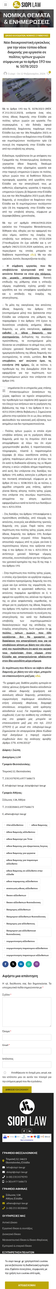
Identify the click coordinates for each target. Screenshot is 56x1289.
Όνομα (6, 1031)
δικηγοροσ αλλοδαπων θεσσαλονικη (26, 916)
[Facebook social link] (5, 964)
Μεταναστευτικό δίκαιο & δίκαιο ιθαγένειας (25, 1239)
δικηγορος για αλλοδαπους (20, 923)
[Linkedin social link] (21, 964)
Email (6, 1044)
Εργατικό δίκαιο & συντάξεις (17, 1228)
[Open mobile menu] (5, 5)
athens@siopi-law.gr (17, 1203)
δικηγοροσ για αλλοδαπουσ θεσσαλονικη (21, 932)
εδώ (32, 254)
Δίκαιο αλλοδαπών (15, 35)
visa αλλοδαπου (14, 825)
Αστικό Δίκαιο (9, 1222)
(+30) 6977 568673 (16, 1181)
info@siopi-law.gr (15, 1167)
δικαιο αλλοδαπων (16, 895)
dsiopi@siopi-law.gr (17, 1171)
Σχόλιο (6, 994)
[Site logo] (27, 4)
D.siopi (11, 73)
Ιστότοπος (8, 1058)
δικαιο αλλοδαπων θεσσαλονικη (23, 902)
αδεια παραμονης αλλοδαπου (22, 881)
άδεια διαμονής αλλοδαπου (20, 832)
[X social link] (13, 964)
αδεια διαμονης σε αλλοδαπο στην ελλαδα (24, 872)
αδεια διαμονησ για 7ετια (19, 839)
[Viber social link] (36, 964)
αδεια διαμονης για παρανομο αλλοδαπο (22, 862)
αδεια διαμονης (39, 825)
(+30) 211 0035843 (16, 1207)
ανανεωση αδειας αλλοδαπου (22, 888)
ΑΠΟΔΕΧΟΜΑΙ (26, 1285)
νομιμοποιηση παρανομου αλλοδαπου (27, 948)
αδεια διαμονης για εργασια (20, 853)
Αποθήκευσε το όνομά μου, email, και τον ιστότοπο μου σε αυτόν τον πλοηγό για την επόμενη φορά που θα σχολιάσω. (26, 1077)
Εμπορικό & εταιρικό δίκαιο (17, 1245)
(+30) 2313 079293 (16, 1176)
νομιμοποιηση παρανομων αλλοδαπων (27, 955)
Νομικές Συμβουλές (37, 35)
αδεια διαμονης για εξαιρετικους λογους (27, 846)
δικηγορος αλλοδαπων (18, 909)
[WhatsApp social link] (29, 964)
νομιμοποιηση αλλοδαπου (20, 941)
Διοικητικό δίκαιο (11, 1234)
